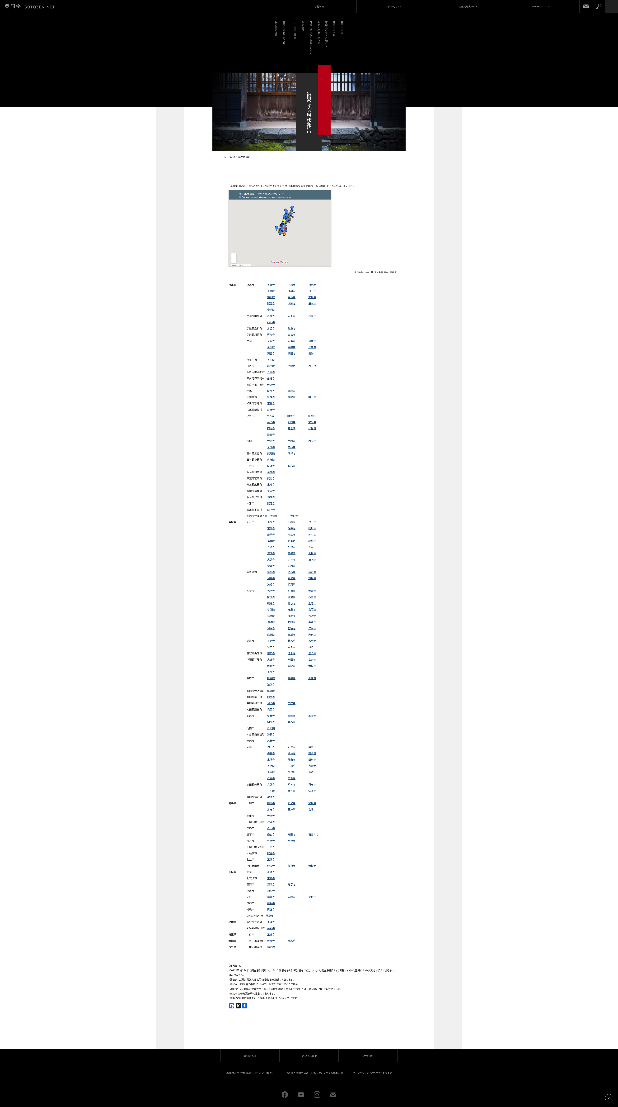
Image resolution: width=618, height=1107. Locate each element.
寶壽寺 (312, 341)
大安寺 (312, 547)
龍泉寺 (291, 328)
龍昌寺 (271, 853)
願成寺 (291, 578)
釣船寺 (271, 890)
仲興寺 (291, 291)
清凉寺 (271, 553)
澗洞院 (291, 584)
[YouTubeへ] (301, 1097)
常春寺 (291, 884)
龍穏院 (271, 453)
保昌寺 (271, 709)
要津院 (291, 809)
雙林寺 (271, 716)
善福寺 (271, 941)
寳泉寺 (312, 803)
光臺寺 (312, 347)
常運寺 (291, 841)
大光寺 (312, 766)
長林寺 (291, 622)
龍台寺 (271, 478)
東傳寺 (271, 922)
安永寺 (291, 647)
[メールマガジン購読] (333, 1097)
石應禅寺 (313, 834)
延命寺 (271, 866)
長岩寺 (291, 466)
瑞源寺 (269, 915)
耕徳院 (271, 609)
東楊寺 (291, 347)
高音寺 (312, 659)
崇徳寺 (312, 622)
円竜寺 (271, 697)
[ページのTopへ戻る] (609, 1098)
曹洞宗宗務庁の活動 (284, 32)
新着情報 (319, 6)
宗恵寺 (271, 647)
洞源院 (271, 622)
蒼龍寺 (271, 872)
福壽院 (271, 541)
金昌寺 (271, 534)
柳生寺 (291, 534)
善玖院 (291, 941)
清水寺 (312, 559)
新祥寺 (271, 397)
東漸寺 (271, 878)
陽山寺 (312, 397)
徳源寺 (273, 516)
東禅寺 (271, 484)
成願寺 (291, 303)
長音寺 (312, 572)
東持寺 (312, 897)
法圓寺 (312, 791)
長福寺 (271, 472)
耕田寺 (312, 522)
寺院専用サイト (394, 6)
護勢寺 (312, 747)
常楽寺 (291, 834)
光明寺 (271, 591)
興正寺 (271, 909)
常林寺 (291, 447)
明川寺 (312, 528)
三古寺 (291, 778)
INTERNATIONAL (542, 6)
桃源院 (291, 772)
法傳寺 (271, 509)
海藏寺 (271, 666)
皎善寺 (291, 784)
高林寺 (271, 741)
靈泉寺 (271, 491)
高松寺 (312, 578)
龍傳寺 (271, 503)
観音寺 (312, 591)
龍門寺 (291, 422)
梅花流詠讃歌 (276, 29)
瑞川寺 (271, 747)
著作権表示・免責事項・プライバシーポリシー (251, 1073)
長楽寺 (271, 284)
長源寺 (312, 416)
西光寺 (270, 416)
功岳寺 (271, 572)
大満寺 (271, 547)
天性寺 (271, 447)
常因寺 (291, 659)
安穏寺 (291, 897)
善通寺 (271, 384)
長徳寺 (271, 422)
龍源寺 (271, 303)
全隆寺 (312, 603)
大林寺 (291, 559)
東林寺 (271, 403)
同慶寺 (291, 397)
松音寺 (271, 566)
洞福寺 (271, 628)
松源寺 (291, 547)
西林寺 (312, 759)
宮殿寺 (312, 616)
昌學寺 (312, 641)
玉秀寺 (271, 641)
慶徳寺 (271, 391)
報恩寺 (312, 647)
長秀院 (271, 291)
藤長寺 (271, 903)
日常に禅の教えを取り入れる (311, 38)
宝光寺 (312, 422)
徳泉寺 (271, 653)
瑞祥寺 (291, 453)
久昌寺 (271, 841)
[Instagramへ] (317, 1097)
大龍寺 (271, 372)
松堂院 (312, 428)
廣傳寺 (271, 466)
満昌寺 (312, 666)
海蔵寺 (271, 734)
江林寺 (312, 628)
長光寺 (312, 353)
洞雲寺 (271, 353)
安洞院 (271, 309)
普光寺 (271, 341)
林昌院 (271, 616)
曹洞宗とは (342, 27)
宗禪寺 (291, 522)
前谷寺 (291, 603)
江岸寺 (271, 847)
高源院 (312, 609)
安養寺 (291, 316)
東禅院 (291, 553)
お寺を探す (303, 27)
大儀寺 (271, 816)
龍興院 (312, 753)
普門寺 (312, 653)
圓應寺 (291, 391)
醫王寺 (271, 434)
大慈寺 (271, 441)
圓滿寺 (271, 803)
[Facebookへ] (285, 1097)
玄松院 (271, 791)
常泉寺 (312, 297)
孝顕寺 (271, 897)
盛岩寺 (271, 834)
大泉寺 (294, 516)
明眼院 (291, 366)
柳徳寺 (271, 722)
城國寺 (312, 716)
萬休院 (271, 347)
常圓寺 (291, 441)
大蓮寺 (271, 559)
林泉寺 (312, 541)
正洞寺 (271, 859)
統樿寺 (271, 603)
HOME (224, 157)
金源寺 (291, 297)
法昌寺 (291, 572)
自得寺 (291, 703)
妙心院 (312, 534)
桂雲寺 (271, 778)
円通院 (291, 766)
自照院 (271, 728)
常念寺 (271, 409)
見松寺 (291, 566)
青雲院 (291, 428)
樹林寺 (291, 753)
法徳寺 (271, 684)
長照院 (271, 766)
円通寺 (291, 284)
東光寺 (291, 791)
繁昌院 (271, 691)
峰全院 (271, 366)
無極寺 (312, 866)
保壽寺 (291, 528)
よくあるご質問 (295, 30)
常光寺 (271, 809)
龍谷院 (271, 634)
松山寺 (271, 828)
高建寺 (312, 809)
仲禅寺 (271, 497)
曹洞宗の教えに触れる (326, 34)
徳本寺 (291, 653)
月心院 (312, 366)
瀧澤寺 (271, 528)
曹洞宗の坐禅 (334, 29)
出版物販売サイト (468, 6)
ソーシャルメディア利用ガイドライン (372, 1073)
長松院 (271, 360)
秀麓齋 (312, 678)
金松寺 (291, 334)
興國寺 (291, 353)
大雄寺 (271, 659)
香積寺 (291, 628)
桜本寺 (312, 303)
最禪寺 (271, 316)
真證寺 (271, 784)
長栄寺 (312, 316)
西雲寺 (312, 597)
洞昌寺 (271, 703)
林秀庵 (271, 947)
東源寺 (312, 284)
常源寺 (271, 328)
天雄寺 (291, 634)
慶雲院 (271, 678)
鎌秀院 (271, 297)
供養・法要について (318, 32)
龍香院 (291, 541)
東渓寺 (271, 759)
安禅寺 (291, 341)
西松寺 (271, 322)
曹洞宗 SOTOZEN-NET (30, 6)
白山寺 (312, 291)
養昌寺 (291, 722)
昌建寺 (271, 378)
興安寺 (312, 784)
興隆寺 (271, 334)
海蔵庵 (291, 616)
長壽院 (271, 772)
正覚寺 (271, 934)
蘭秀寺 (291, 416)
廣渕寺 (271, 597)
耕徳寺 (291, 591)
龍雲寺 (291, 716)
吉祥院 (271, 459)
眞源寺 (312, 772)
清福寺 (271, 584)
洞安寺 (271, 578)
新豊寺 (291, 747)
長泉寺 (271, 928)
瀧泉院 (312, 634)
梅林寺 (271, 753)
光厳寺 (291, 609)
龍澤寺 (291, 597)
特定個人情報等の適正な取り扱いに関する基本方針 (314, 1073)
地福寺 (312, 553)
